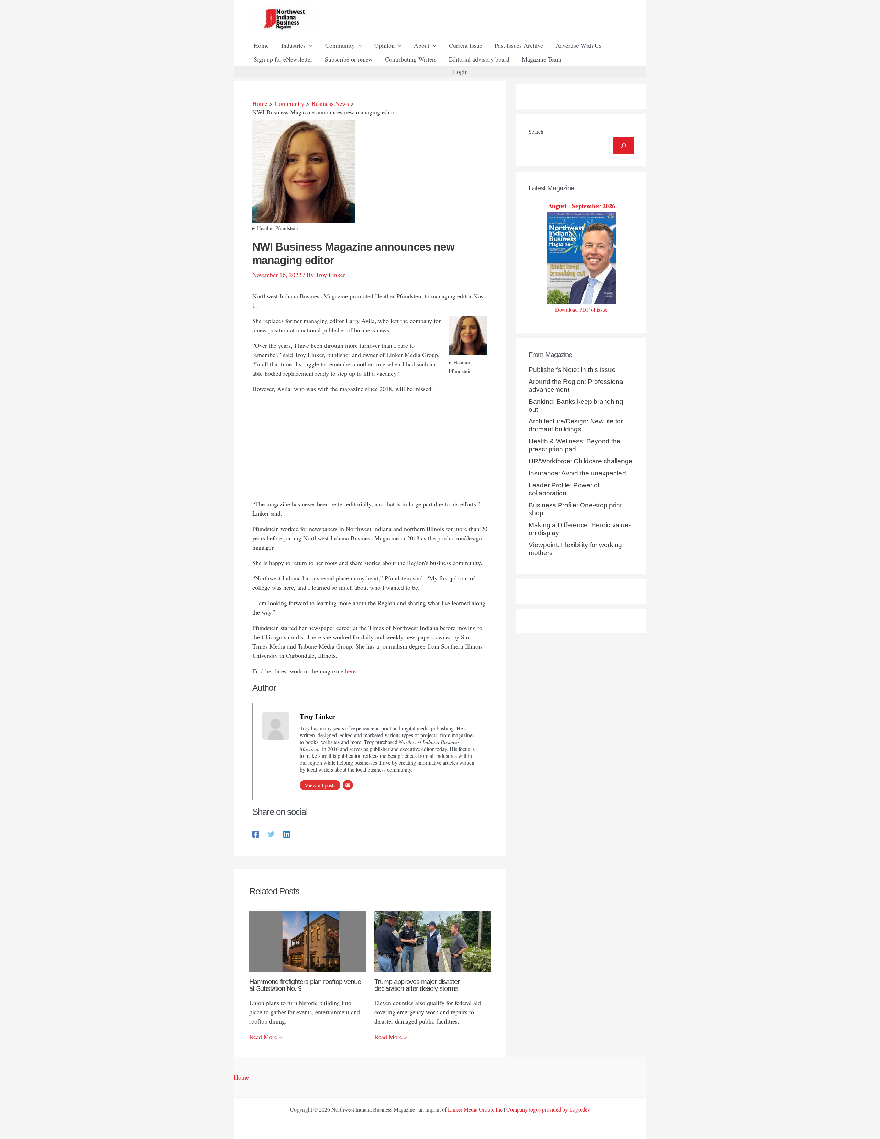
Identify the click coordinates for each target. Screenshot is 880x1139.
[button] (309, 45)
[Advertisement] (369, 448)
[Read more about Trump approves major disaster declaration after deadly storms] (432, 940)
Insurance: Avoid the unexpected (577, 473)
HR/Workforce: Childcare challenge (580, 461)
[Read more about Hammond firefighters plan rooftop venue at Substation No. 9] (307, 940)
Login (460, 71)
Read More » (265, 1036)
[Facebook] (255, 833)
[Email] (348, 785)
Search (536, 131)
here (350, 671)
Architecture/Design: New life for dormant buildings (576, 425)
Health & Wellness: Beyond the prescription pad (574, 445)
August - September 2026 (581, 205)
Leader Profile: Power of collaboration (564, 489)
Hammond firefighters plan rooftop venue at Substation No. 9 (305, 985)
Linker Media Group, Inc (475, 1109)
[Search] (623, 145)
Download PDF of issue (581, 309)
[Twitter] (271, 833)
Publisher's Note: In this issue (572, 369)
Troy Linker (317, 716)
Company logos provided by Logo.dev (548, 1109)
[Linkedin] (286, 833)
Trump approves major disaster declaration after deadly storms (417, 985)
